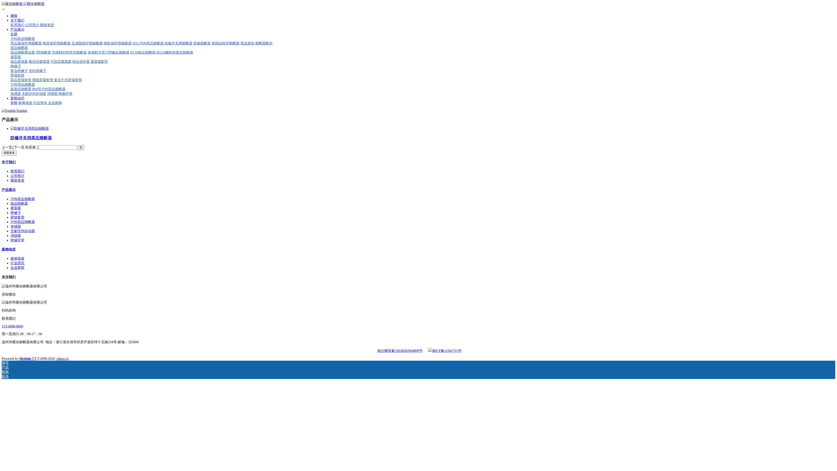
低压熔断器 (19, 203)
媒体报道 (17, 258)
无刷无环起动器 (22, 231)
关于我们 (9, 162)
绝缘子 (15, 213)
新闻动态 (9, 249)
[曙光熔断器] (418, 4)
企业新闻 (17, 268)
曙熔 (13, 16)
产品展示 (9, 190)
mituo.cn (63, 358)
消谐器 (15, 235)
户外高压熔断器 (22, 222)
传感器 (15, 226)
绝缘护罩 (17, 240)
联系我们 (17, 171)
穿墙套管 (17, 217)
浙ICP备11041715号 (447, 351)
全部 (13, 34)
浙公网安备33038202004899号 (400, 351)
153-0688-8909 (12, 326)
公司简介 (17, 176)
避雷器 (15, 208)
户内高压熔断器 (22, 199)
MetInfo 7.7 (27, 358)
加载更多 (9, 152)
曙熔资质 (17, 180)
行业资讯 (17, 263)
